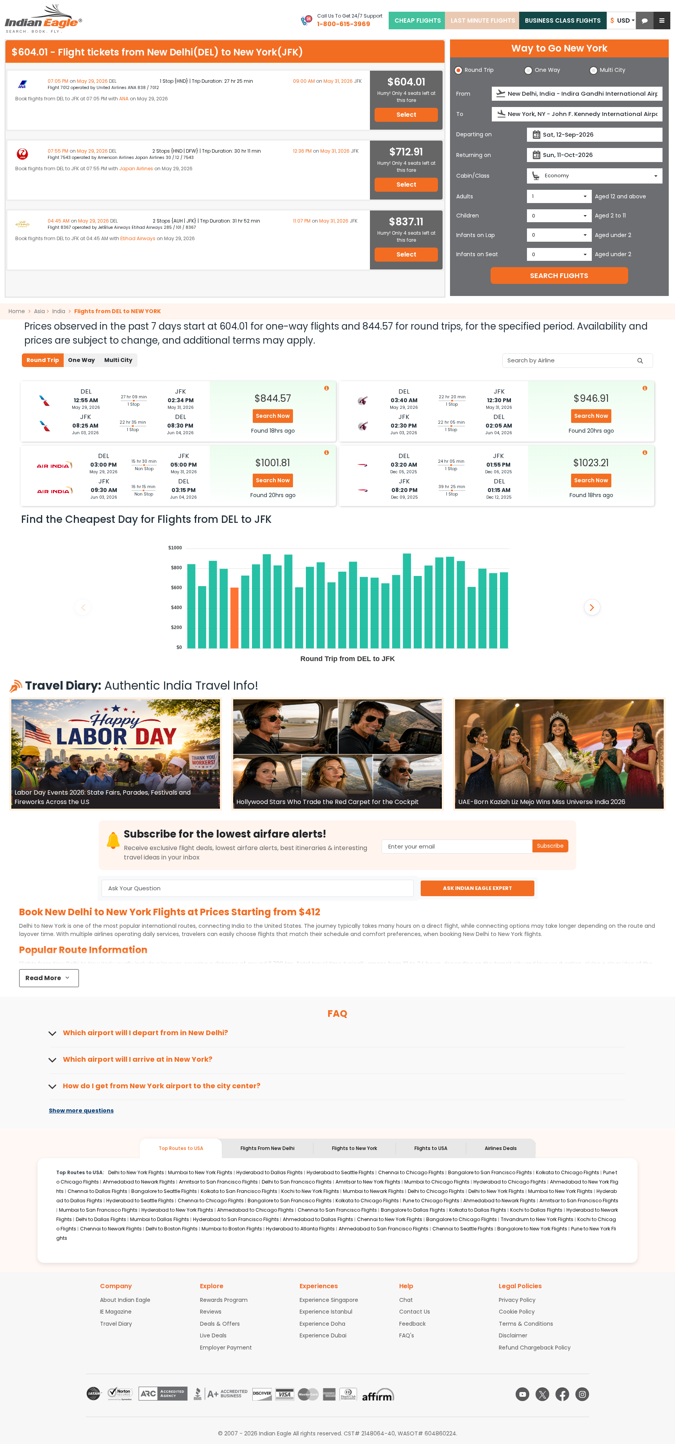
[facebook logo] (562, 1394)
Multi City (118, 360)
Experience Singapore (329, 1300)
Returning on (473, 155)
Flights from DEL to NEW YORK (117, 311)
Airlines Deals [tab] (501, 1148)
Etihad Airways (137, 238)
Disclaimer (513, 1335)
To (459, 114)
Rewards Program (224, 1300)
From (463, 94)
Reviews (210, 1312)
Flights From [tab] (268, 1148)
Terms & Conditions (526, 1324)
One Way (81, 360)
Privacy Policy (517, 1300)
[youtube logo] (522, 1394)
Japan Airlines (136, 168)
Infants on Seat (477, 254)
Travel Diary (116, 1324)
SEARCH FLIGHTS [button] (559, 275)
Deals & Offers (220, 1324)
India (58, 311)
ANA (124, 98)
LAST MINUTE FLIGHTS (483, 20)
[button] (645, 20)
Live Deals (213, 1335)
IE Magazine (116, 1312)
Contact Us (414, 1312)
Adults (464, 196)
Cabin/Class (472, 176)
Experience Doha (322, 1324)
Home (18, 311)
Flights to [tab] (354, 1148)
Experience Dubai (323, 1335)
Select (406, 114)
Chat (406, 1300)
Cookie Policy (517, 1312)
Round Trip (43, 360)
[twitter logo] (542, 1394)
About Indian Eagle (125, 1300)
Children (467, 215)
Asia (39, 311)
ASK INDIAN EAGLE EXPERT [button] (477, 888)
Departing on (474, 134)
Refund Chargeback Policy (535, 1347)
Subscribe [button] (550, 846)
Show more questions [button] (81, 1111)
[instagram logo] (582, 1394)
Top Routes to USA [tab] (181, 1148)
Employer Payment (226, 1347)
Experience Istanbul (326, 1312)
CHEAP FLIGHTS (418, 20)
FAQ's (406, 1335)
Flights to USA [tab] (430, 1148)
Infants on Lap (475, 235)
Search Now (273, 416)
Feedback (412, 1324)
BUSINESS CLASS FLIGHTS (563, 20)
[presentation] (501, 93)
